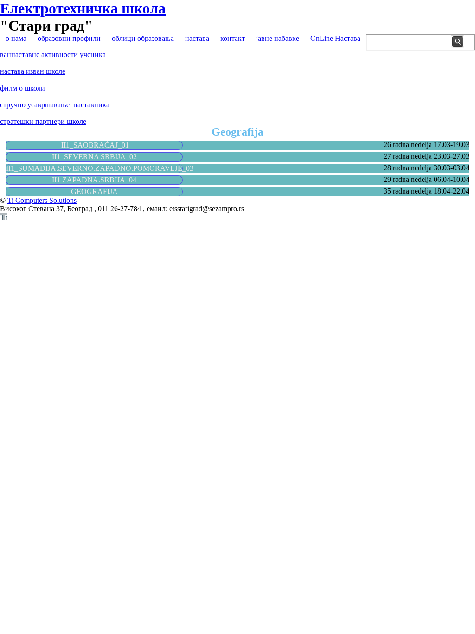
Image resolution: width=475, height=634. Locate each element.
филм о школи (22, 88)
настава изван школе (32, 71)
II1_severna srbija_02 (94, 157)
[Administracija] (3, 218)
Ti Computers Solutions (42, 200)
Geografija (94, 191)
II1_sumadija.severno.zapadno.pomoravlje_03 (99, 168)
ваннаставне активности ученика (53, 54)
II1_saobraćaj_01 (94, 145)
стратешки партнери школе (43, 121)
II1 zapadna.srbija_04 (94, 180)
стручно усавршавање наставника (54, 105)
